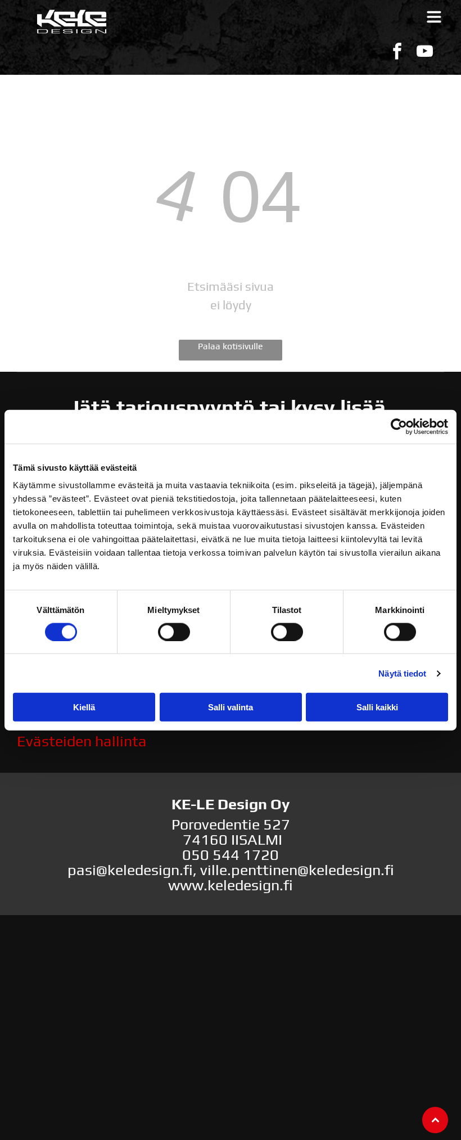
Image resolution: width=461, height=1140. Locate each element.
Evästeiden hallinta (82, 741)
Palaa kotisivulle (230, 346)
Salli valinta (230, 707)
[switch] (174, 632)
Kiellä (84, 707)
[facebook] (397, 52)
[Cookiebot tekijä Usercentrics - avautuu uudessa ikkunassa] (399, 426)
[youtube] (424, 52)
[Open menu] (434, 16)
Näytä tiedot (402, 673)
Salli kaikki (377, 707)
